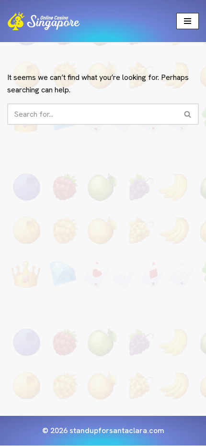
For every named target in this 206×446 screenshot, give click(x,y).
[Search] (188, 114)
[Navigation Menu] (187, 21)
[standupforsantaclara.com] (43, 21)
